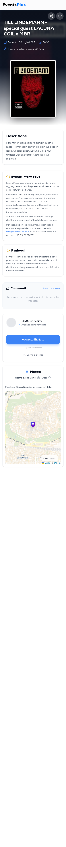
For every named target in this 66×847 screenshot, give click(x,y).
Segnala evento (35, 354)
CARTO (57, 462)
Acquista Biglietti (33, 339)
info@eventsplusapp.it (17, 231)
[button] (33, 425)
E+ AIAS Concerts (30, 321)
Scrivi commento (51, 288)
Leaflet (47, 462)
